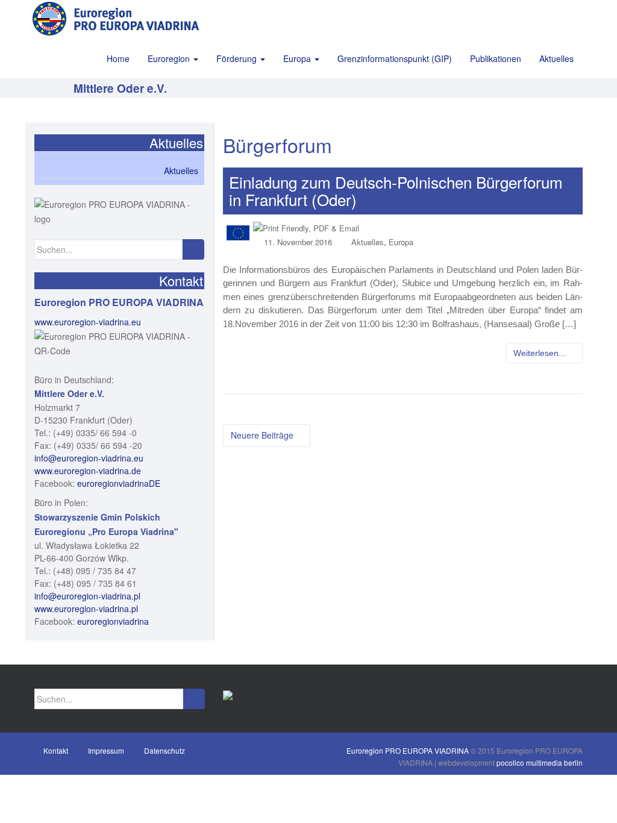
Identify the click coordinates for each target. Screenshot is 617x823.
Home (118, 58)
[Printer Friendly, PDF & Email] (306, 227)
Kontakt (55, 750)
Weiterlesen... (540, 353)
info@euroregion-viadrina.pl (87, 596)
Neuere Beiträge (263, 435)
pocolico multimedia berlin (539, 762)
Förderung (237, 58)
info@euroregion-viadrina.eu (88, 458)
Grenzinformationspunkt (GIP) (394, 58)
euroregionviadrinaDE (118, 483)
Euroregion (170, 58)
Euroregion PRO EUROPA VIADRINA (407, 750)
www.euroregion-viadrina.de (87, 471)
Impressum (106, 750)
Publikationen (495, 58)
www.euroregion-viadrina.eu (87, 322)
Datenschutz (164, 750)
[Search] (193, 249)
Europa (298, 58)
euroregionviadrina (113, 621)
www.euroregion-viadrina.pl (86, 608)
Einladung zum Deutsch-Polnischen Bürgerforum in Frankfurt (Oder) (396, 190)
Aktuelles (556, 58)
